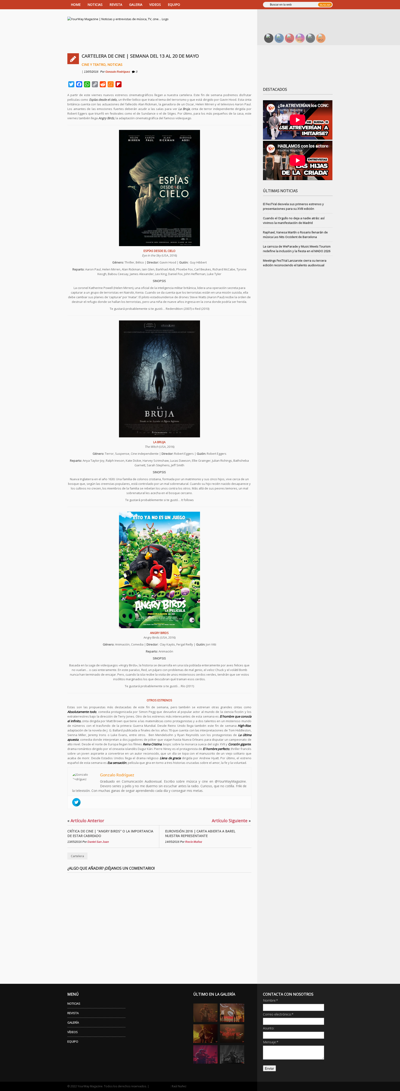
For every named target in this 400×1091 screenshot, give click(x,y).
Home (76, 4)
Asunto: (268, 1028)
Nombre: (270, 1000)
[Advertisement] (300, 17)
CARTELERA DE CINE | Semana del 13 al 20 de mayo (140, 56)
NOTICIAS (95, 4)
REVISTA (115, 4)
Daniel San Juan (98, 841)
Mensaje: (270, 1042)
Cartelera (77, 856)
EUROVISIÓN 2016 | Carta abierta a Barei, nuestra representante (200, 833)
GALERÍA (73, 1022)
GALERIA (135, 4)
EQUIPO (174, 4)
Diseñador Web (160, 1086)
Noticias (114, 64)
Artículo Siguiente (231, 820)
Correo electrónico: (278, 1014)
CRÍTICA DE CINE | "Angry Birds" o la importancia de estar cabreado (110, 833)
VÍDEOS (72, 1032)
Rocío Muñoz (193, 841)
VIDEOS (155, 4)
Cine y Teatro (94, 64)
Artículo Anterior (85, 820)
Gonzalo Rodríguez (117, 71)
